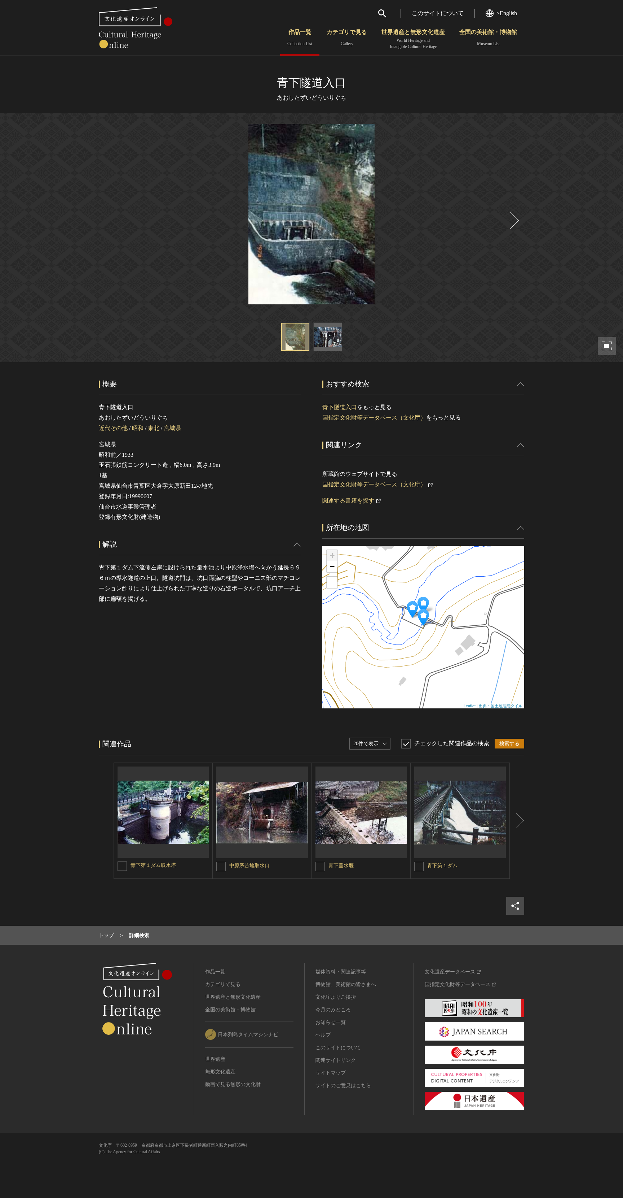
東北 (153, 428)
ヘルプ (323, 1035)
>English (506, 13)
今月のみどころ (333, 1009)
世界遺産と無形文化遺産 (413, 39)
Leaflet (470, 705)
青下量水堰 (341, 865)
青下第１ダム (442, 865)
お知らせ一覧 (330, 1022)
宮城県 (172, 428)
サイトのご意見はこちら (343, 1085)
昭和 (137, 428)
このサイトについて (438, 13)
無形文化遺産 (220, 1072)
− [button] (332, 566)
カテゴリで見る (347, 37)
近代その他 (113, 428)
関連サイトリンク (335, 1060)
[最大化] (332, 582)
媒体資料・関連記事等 (340, 972)
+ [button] (332, 555)
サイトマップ (330, 1073)
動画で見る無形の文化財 (233, 1084)
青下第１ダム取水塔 (153, 865)
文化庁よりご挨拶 (335, 997)
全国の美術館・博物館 (488, 37)
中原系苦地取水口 (249, 865)
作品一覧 (299, 37)
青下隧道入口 (339, 407)
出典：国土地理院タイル (500, 705)
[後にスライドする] (513, 220)
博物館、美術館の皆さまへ (345, 984)
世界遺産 (215, 1059)
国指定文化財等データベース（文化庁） (374, 417)
